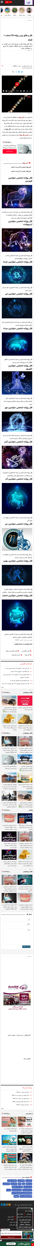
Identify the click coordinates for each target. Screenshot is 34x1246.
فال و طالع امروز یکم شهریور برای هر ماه (19, 680)
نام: (29, 920)
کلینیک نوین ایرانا (16, 1190)
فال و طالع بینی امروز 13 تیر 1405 (21, 1098)
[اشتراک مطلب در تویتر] (19, 72)
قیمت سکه (10, 1219)
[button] (18, 1206)
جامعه (14, 15)
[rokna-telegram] (2, 1204)
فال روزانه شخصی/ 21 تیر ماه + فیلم (21, 171)
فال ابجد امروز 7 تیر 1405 (22, 1092)
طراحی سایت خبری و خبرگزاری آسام (20, 1241)
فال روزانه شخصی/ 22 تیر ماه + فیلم (21, 167)
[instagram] (6, 1204)
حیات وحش (22, 15)
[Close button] (33, 1230)
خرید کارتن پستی (27, 1190)
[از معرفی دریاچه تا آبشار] (15, 10)
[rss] (9, 1204)
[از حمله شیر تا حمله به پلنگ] (22, 10)
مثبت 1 (9, 1190)
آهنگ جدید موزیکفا (17, 1187)
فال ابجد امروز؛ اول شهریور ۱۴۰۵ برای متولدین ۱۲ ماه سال (15, 684)
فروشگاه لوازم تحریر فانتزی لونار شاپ (22, 1193)
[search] (7, 2)
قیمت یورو (11, 1217)
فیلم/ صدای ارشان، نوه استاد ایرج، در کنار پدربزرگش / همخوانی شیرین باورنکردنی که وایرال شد (25, 1223)
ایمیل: (28, 924)
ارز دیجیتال (29, 1184)
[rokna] (28, 2)
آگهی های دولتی (13, 1225)
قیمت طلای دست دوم (16, 1222)
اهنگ (19, 1184)
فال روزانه (21, 117)
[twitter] (4, 1204)
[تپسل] (3, 142)
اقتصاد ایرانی (21, 1181)
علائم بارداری (6, 1184)
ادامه (2, 687)
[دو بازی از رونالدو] (29, 10)
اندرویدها (16, 1196)
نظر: (29, 930)
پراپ (23, 1184)
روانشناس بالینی (12, 1181)
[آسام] (31, 1241)
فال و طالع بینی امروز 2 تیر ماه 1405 (20, 1095)
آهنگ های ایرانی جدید (26, 1196)
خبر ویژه (25, 163)
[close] (32, 1244)
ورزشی (29, 15)
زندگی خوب (7, 15)
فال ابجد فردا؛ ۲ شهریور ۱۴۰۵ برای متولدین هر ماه (17, 668)
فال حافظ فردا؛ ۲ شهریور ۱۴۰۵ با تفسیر (20, 671)
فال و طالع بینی (25, 651)
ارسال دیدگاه (26, 947)
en (10, 2)
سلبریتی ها (29, 1181)
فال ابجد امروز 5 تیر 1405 (22, 1105)
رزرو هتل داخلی (28, 1187)
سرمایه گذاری (9, 151)
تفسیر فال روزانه (23, 135)
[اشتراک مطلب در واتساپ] (16, 72)
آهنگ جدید (14, 1184)
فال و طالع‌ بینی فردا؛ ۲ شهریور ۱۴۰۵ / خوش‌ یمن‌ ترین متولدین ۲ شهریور (16, 676)
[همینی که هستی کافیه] (7, 10)
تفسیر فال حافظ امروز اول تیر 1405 (20, 1102)
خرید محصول (11, 1237)
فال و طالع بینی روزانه (11, 651)
